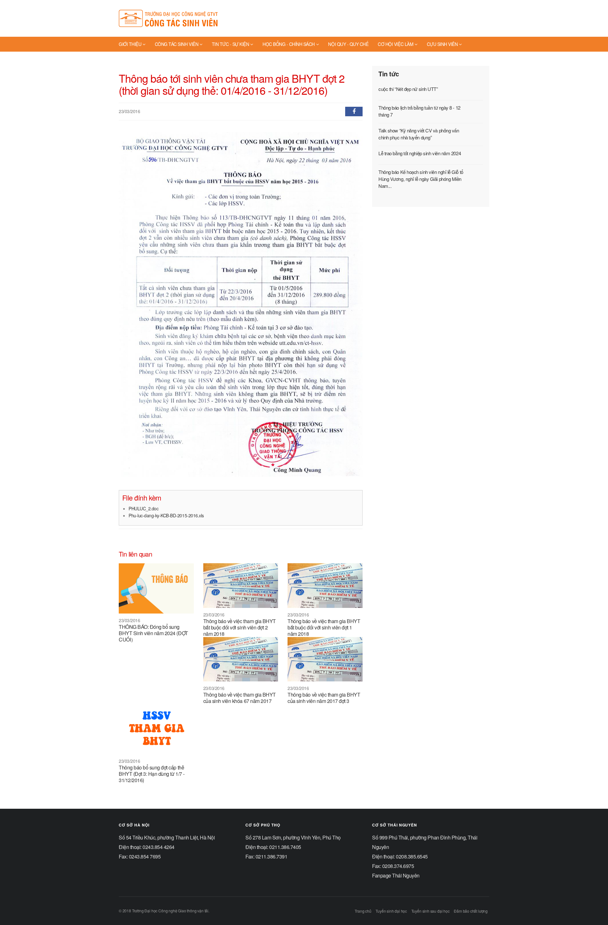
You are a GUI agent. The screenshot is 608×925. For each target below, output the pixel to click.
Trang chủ (363, 911)
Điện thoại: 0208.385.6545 (400, 856)
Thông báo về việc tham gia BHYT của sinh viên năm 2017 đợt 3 (324, 698)
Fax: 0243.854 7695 (140, 856)
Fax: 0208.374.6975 (393, 866)
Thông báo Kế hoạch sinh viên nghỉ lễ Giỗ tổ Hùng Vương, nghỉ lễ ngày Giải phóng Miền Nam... (420, 179)
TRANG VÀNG (132, 58)
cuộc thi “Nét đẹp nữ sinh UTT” (408, 89)
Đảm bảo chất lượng (471, 911)
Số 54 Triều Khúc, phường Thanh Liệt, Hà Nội (167, 837)
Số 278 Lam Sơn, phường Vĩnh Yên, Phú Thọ (293, 837)
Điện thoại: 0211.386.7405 (273, 847)
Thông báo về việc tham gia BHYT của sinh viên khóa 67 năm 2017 (239, 698)
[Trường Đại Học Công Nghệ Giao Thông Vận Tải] (169, 18)
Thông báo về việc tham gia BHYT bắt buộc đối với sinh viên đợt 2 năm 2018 (239, 627)
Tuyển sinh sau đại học (430, 911)
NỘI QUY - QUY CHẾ (348, 44)
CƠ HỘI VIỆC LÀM (395, 44)
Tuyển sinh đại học (391, 911)
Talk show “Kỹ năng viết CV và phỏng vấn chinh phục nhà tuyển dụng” (418, 134)
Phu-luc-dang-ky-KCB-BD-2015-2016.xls (166, 515)
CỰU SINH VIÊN (442, 44)
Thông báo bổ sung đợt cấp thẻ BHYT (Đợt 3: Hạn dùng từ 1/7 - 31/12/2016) (152, 774)
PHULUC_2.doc (143, 508)
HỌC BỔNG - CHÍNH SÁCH (289, 44)
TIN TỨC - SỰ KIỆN (230, 44)
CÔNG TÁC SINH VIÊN (176, 44)
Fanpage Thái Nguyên (396, 875)
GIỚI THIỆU (130, 44)
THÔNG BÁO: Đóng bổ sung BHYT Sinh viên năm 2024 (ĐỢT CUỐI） (153, 633)
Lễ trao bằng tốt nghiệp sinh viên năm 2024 (419, 153)
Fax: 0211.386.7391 (266, 856)
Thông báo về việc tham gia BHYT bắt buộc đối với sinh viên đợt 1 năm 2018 (324, 627)
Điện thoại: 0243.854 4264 (146, 847)
